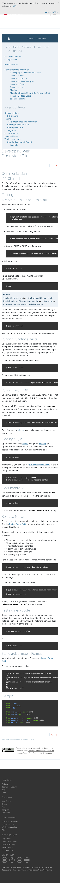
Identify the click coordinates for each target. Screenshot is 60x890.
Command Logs (17, 87)
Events (4, 804)
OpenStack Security (9, 787)
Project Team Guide (18, 524)
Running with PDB (15, 127)
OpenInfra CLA (7, 850)
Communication (11, 113)
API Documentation (9, 827)
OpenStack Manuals (10, 821)
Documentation (11, 133)
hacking (42, 443)
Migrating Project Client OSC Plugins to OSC (30, 93)
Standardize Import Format (19, 142)
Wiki (3, 830)
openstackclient (17, 99)
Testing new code (12, 139)
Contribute (6, 813)
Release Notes (11, 64)
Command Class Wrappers (22, 81)
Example (14, 145)
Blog (3, 790)
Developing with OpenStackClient (25, 72)
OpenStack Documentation (36, 38)
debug (21, 430)
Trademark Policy (8, 844)
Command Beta (17, 75)
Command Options (18, 78)
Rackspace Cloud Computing (40, 870)
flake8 (25, 443)
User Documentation (13, 56)
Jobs (3, 807)
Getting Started (8, 824)
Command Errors (17, 84)
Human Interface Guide (20, 96)
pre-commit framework (39, 464)
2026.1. (14, 6)
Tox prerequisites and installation (22, 122)
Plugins (13, 90)
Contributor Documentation (16, 69)
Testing (7, 119)
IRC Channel (12, 116)
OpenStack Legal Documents (40, 753)
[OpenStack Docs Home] (9, 38)
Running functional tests (18, 124)
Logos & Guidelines (9, 841)
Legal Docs (6, 839)
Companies (6, 810)
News (4, 793)
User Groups (6, 801)
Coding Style (10, 130)
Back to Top (52, 12)
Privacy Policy (7, 847)
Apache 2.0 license (44, 867)
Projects (5, 784)
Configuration (10, 59)
